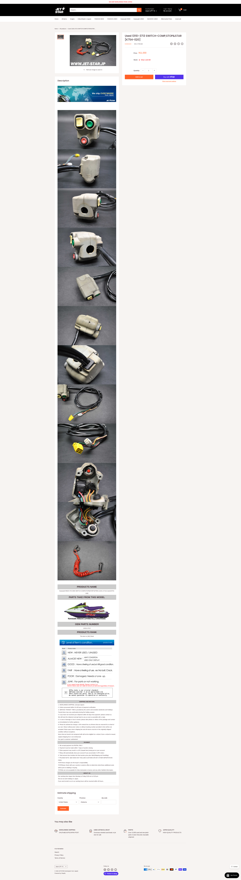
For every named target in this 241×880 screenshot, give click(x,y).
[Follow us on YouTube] (115, 869)
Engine (72, 19)
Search (57, 852)
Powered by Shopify (60, 873)
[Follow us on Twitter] (108, 869)
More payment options (169, 81)
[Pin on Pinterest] (175, 43)
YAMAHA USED (112, 19)
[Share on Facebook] (171, 43)
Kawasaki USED (139, 19)
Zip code (104, 798)
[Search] (139, 10)
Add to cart (139, 77)
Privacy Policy (59, 855)
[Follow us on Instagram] (112, 869)
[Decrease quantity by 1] (143, 70)
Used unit (178, 19)
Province (82, 798)
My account (167, 11)
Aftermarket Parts (166, 19)
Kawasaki (128, 44)
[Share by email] (182, 43)
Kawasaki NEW (125, 19)
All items (64, 19)
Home (56, 19)
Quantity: (137, 70)
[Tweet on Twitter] (178, 43)
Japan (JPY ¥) (59, 866)
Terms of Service (60, 858)
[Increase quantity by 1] (154, 70)
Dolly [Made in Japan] (84, 19)
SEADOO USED (152, 19)
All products (63, 28)
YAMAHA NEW (99, 19)
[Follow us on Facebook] (105, 869)
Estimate (63, 808)
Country (60, 798)
